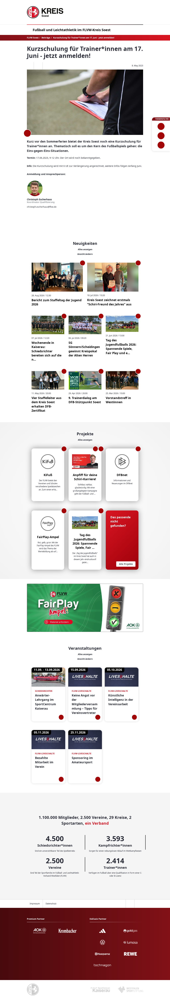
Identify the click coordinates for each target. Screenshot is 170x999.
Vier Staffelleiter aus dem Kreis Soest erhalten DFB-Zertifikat (46, 404)
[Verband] (161, 145)
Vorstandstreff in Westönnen (118, 400)
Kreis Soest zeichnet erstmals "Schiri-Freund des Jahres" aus (109, 302)
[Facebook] (29, 66)
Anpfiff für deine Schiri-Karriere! (85, 477)
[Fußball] (161, 126)
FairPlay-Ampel (48, 537)
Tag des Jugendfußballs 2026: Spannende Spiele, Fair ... (85, 541)
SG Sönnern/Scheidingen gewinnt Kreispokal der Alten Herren (84, 349)
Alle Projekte (126, 564)
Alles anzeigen (85, 249)
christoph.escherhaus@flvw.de (41, 206)
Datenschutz (51, 903)
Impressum (35, 903)
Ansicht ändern (85, 254)
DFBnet (122, 475)
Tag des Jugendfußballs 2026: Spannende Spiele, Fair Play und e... (121, 346)
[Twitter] (38, 66)
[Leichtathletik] (161, 135)
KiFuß (48, 475)
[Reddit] (46, 66)
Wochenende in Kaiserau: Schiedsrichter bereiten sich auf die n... (46, 351)
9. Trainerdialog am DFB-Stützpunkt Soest (85, 400)
